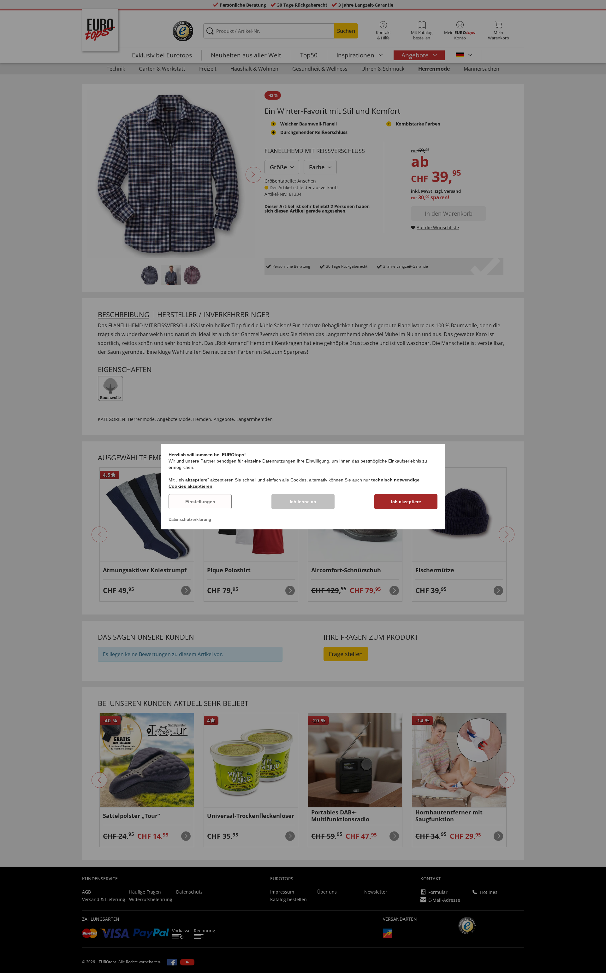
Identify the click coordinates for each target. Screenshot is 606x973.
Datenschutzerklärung (190, 519)
